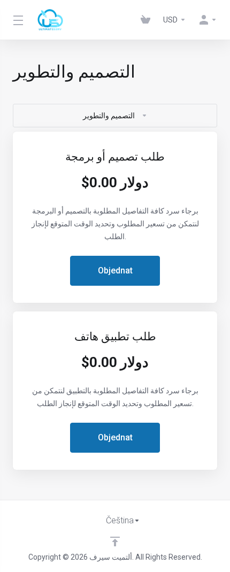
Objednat (115, 270)
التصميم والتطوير (109, 115)
